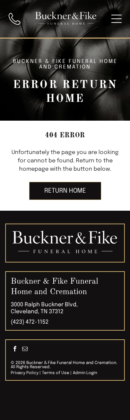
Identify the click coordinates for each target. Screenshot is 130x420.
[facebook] (15, 350)
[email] (25, 350)
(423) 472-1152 (30, 322)
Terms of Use (55, 373)
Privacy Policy (24, 373)
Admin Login (85, 373)
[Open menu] (116, 19)
